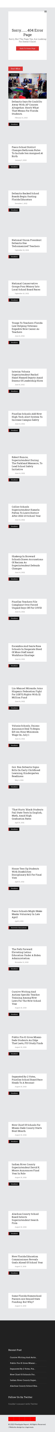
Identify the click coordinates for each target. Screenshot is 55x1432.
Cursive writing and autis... (23, 1357)
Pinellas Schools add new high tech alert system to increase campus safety (27, 416)
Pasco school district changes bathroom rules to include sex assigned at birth (27, 152)
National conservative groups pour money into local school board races (26, 286)
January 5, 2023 (20, 160)
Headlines (14, 75)
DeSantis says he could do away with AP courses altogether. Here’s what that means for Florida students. (27, 107)
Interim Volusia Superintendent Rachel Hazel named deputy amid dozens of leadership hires (27, 376)
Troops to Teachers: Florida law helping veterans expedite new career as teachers (27, 327)
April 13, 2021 (19, 882)
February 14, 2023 (21, 118)
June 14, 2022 (19, 424)
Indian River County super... (23, 1380)
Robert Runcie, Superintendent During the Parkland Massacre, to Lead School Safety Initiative (27, 463)
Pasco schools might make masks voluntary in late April (27, 914)
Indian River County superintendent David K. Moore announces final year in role (26, 1169)
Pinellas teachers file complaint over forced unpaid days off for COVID (27, 604)
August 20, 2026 (20, 1008)
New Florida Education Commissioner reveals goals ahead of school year (27, 1259)
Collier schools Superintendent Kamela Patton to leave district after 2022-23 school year (26, 511)
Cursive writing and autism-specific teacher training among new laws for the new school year (26, 997)
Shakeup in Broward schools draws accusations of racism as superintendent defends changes (27, 562)
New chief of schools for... (23, 1374)
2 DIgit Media (29, 1427)
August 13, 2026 (20, 1266)
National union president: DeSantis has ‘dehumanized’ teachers (27, 243)
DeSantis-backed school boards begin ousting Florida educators (25, 196)
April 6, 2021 (19, 921)
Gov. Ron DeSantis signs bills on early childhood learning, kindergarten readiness (26, 772)
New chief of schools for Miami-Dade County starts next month (27, 1127)
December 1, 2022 (20, 203)
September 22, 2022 (21, 250)
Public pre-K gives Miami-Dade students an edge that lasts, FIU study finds (27, 1040)
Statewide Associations (18, 928)
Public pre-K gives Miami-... (23, 1363)
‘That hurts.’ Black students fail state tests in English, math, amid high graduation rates (27, 814)
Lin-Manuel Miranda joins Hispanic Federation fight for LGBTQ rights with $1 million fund (27, 693)
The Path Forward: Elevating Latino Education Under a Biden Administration (26, 954)
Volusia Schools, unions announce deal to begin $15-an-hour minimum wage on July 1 (26, 730)
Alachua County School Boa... (24, 1386)
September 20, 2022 (21, 293)
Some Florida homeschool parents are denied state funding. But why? (27, 1298)
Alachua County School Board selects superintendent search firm (25, 1218)
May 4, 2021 (19, 780)
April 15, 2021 (19, 823)
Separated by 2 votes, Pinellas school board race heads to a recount (27, 1079)
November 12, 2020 (21, 962)
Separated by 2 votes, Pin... (22, 1368)
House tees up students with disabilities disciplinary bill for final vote (27, 873)
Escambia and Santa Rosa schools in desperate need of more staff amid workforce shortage (27, 651)
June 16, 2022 (19, 336)
